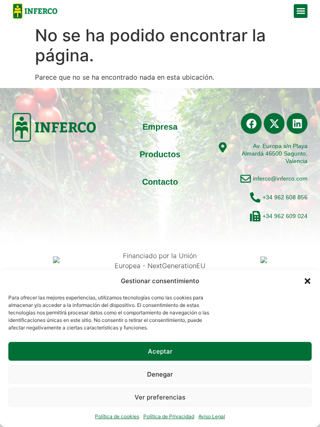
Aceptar (160, 351)
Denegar (160, 374)
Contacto (160, 181)
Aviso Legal (211, 416)
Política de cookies (117, 416)
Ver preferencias (160, 397)
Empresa (160, 126)
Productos (160, 154)
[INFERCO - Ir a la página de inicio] (35, 11)
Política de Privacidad (168, 416)
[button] (307, 281)
